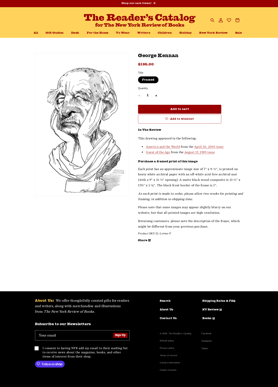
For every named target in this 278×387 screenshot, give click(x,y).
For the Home (98, 33)
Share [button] (142, 240)
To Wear (123, 33)
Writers (143, 33)
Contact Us (168, 318)
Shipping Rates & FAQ (218, 301)
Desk (75, 33)
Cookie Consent (168, 370)
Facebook (206, 334)
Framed (148, 79)
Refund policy (167, 341)
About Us (166, 309)
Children (165, 33)
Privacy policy (167, 348)
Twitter (205, 348)
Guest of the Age (158, 152)
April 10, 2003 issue (209, 146)
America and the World (163, 146)
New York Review (213, 33)
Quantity (143, 88)
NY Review (210, 309)
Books (207, 318)
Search (165, 301)
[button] (75, 33)
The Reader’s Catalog (180, 333)
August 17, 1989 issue (199, 152)
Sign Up (120, 335)
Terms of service (168, 355)
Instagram (206, 341)
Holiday (185, 33)
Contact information (170, 362)
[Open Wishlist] (229, 20)
